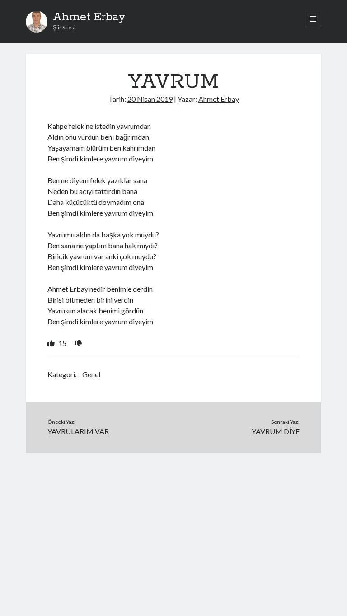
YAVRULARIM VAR (78, 431)
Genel (91, 374)
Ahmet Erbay (89, 17)
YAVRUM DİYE (276, 431)
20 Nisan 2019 (150, 99)
